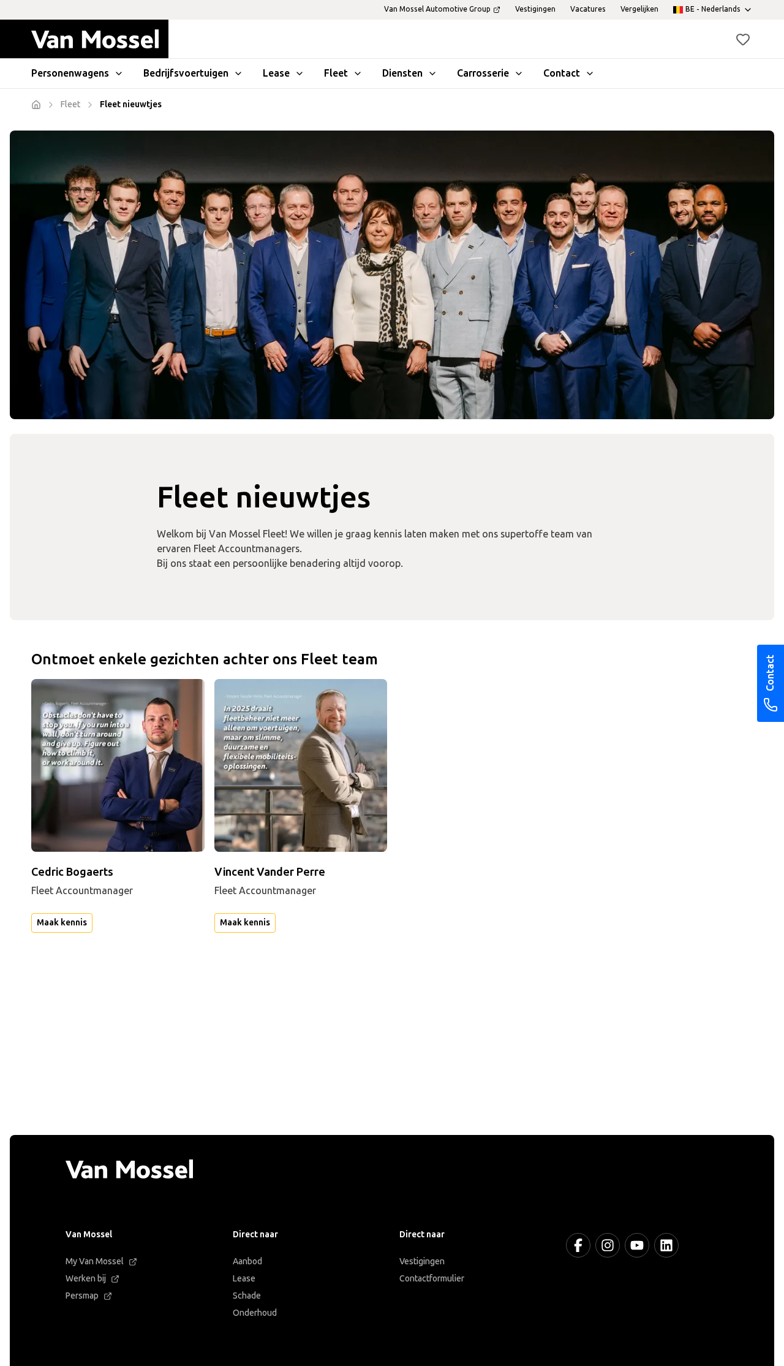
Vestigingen (422, 1261)
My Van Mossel (95, 1261)
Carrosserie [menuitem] (483, 73)
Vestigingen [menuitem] (535, 9)
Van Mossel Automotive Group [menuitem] (437, 9)
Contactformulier (431, 1278)
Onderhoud (255, 1313)
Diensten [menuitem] (402, 73)
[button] (743, 39)
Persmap (82, 1296)
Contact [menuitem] (561, 73)
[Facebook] (578, 1245)
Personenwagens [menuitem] (70, 73)
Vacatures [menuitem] (588, 9)
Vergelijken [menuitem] (639, 9)
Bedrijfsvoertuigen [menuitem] (185, 73)
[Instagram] (607, 1245)
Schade (247, 1296)
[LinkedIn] (666, 1245)
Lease (244, 1278)
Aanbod (247, 1261)
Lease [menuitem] (276, 73)
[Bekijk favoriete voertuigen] (743, 39)
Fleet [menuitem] (336, 73)
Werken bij (86, 1278)
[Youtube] (637, 1245)
